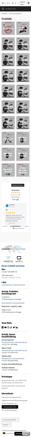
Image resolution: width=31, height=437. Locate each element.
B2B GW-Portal (8, 28)
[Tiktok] (11, 327)
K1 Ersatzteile (8, 139)
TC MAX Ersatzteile (23, 107)
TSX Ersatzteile (23, 76)
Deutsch (5, 425)
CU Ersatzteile (8, 44)
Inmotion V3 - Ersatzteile (23, 139)
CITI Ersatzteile (8, 60)
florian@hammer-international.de (14, 342)
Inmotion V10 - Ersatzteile (23, 154)
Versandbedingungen (9, 410)
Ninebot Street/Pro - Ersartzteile (22, 170)
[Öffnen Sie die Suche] (2, 9)
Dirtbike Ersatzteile (23, 123)
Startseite (4, 13)
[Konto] (15, 3)
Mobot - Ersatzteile (23, 28)
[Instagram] (8, 327)
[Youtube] (5, 327)
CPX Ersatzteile (22, 60)
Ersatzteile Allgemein (15, 13)
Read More (12, 223)
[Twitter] (14, 327)
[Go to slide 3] (15, 226)
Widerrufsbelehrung (9, 404)
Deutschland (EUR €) (9, 420)
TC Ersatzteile (8, 91)
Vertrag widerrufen (10, 407)
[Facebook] (3, 327)
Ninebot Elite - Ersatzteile (8, 170)
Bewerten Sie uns (17, 185)
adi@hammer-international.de (13, 358)
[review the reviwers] (6, 210)
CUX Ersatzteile (22, 44)
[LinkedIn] (17, 327)
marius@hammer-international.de (14, 350)
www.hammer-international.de (13, 303)
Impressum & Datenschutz (11, 397)
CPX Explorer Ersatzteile (8, 76)
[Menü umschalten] (2, 3)
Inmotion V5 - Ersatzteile (8, 154)
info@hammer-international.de (13, 285)
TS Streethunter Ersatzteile (23, 91)
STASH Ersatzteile (8, 123)
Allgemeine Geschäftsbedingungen (15, 400)
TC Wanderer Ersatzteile (8, 107)
